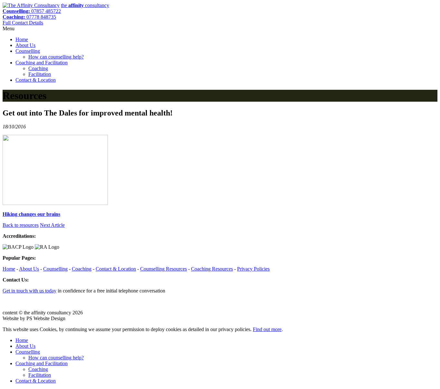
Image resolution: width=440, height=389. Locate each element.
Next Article (52, 225)
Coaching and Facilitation (41, 62)
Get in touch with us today (29, 290)
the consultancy (85, 5)
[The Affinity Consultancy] (31, 5)
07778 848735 (29, 17)
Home (21, 39)
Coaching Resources (212, 269)
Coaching (38, 68)
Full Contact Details (23, 22)
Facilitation (39, 74)
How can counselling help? (56, 57)
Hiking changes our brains (31, 214)
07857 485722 (32, 11)
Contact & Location (35, 80)
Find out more (267, 329)
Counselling (27, 51)
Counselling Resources (163, 269)
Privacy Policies (253, 269)
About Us (25, 45)
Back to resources (21, 225)
